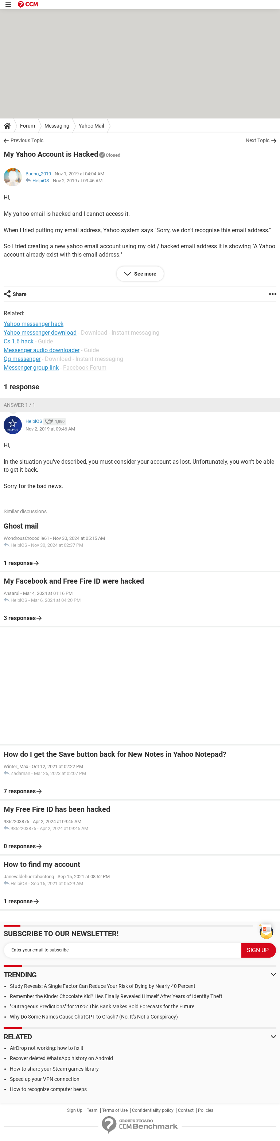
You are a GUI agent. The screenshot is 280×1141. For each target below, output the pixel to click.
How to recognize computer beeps (48, 1089)
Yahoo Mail (91, 126)
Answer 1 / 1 (19, 405)
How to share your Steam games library (54, 1069)
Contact (186, 1110)
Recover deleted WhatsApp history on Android (61, 1058)
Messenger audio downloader (41, 350)
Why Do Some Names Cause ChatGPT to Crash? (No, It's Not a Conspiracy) (94, 1017)
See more (144, 274)
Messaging (56, 126)
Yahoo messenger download (40, 332)
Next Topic (257, 140)
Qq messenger (22, 358)
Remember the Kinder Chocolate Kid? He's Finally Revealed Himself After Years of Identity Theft (116, 996)
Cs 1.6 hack (19, 341)
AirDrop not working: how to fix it (46, 1048)
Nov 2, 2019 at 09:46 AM (77, 180)
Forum (27, 126)
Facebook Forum (84, 367)
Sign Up (74, 1110)
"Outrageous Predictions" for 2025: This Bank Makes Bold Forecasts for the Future (102, 1006)
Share (20, 294)
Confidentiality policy (153, 1110)
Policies (205, 1110)
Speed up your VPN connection (44, 1079)
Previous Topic (27, 140)
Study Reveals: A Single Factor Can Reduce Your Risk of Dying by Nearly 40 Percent (102, 986)
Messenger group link (31, 367)
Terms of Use (115, 1110)
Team (92, 1110)
